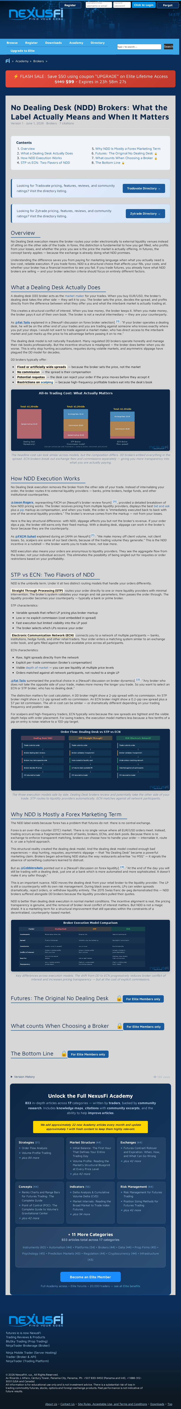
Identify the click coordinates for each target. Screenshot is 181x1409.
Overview (28, 148)
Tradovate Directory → (144, 188)
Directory (98, 42)
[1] (117, 321)
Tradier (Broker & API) (21, 1357)
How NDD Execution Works (41, 158)
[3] (115, 501)
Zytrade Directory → (145, 213)
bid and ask (162, 506)
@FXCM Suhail (25, 536)
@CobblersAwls (32, 868)
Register (70, 5)
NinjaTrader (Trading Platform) (27, 1361)
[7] (92, 535)
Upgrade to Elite (23, 50)
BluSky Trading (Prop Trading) (27, 1341)
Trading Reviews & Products (25, 1337)
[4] (122, 866)
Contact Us (67, 1404)
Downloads (53, 42)
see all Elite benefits (127, 1286)
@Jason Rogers (22, 502)
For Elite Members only (143, 999)
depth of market (37, 667)
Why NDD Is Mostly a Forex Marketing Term (127, 148)
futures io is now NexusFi (23, 1333)
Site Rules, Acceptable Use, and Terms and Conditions (112, 1404)
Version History (24, 1076)
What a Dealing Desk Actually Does (47, 153)
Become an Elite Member (90, 1277)
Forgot (167, 5)
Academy (76, 42)
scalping (47, 382)
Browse (12, 42)
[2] (138, 679)
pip (22, 510)
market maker (74, 296)
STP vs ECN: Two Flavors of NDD (45, 162)
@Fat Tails (22, 322)
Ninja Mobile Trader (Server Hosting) (31, 1352)
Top (170, 1404)
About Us (51, 1404)
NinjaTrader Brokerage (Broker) (28, 1345)
